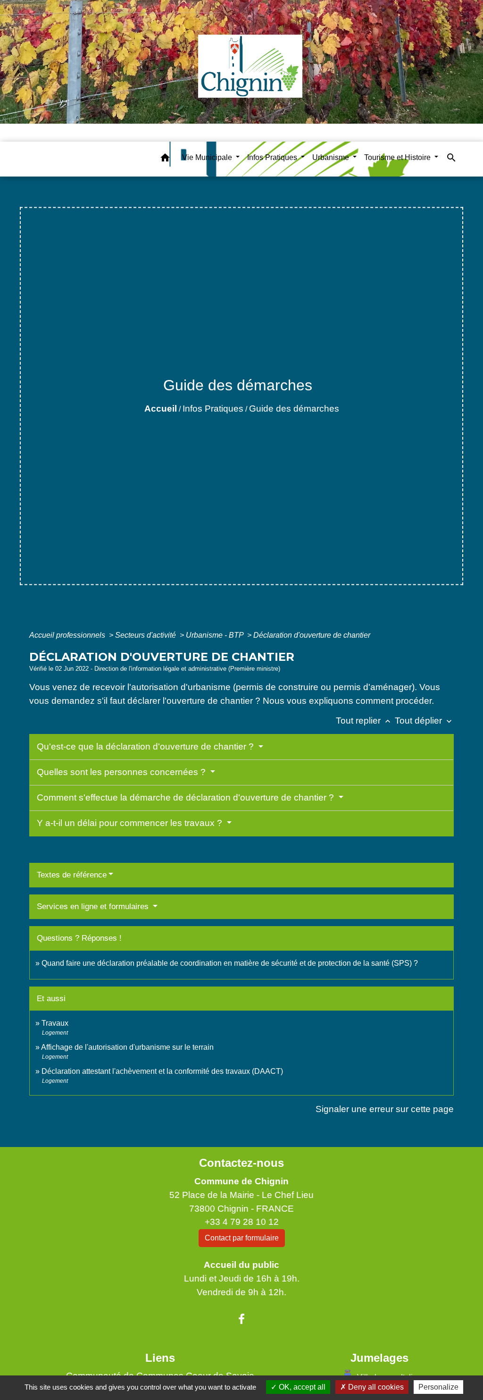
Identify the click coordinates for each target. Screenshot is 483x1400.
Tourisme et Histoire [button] (398, 157)
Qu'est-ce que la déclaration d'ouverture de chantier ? (146, 746)
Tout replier (364, 720)
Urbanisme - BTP (215, 635)
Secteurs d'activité (146, 635)
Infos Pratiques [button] (273, 157)
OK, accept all (301, 1387)
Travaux (55, 1023)
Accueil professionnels (68, 635)
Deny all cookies (375, 1387)
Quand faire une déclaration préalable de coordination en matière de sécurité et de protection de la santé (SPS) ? (230, 963)
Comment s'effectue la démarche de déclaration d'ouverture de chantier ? (186, 797)
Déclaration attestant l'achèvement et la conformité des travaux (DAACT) (162, 1071)
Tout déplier (424, 720)
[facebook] (241, 1319)
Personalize (438, 1387)
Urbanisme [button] (331, 157)
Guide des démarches (294, 408)
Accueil (160, 408)
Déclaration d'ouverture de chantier (311, 635)
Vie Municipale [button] (208, 157)
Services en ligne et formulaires (94, 906)
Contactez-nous (241, 1162)
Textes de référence (72, 874)
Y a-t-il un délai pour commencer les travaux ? (131, 823)
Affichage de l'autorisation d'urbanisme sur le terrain (127, 1047)
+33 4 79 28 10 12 (242, 1222)
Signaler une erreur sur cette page (385, 1109)
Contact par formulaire (242, 1238)
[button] (165, 159)
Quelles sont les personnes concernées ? (122, 772)
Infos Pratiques (213, 408)
